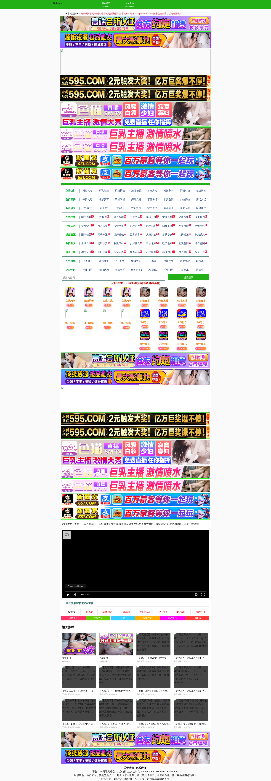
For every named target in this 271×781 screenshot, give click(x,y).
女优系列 (167, 217)
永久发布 (129, 3)
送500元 (144, 326)
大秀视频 (184, 234)
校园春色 (135, 252)
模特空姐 (119, 225)
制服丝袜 (119, 243)
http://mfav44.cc (129, 6)
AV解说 (102, 217)
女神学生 (86, 225)
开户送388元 (144, 348)
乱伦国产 (135, 225)
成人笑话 (184, 252)
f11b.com (57, 3)
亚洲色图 (151, 243)
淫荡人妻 (119, 252)
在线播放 (70, 612)
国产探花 (151, 225)
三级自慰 (197, 618)
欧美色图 (167, 243)
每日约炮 (145, 305)
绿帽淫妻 (147, 618)
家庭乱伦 (103, 252)
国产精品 (86, 234)
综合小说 (200, 252)
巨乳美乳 (135, 234)
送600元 (70, 327)
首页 (76, 524)
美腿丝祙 (98, 618)
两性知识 (167, 252)
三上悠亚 (122, 618)
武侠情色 (151, 252)
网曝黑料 (200, 225)
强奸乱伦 (119, 234)
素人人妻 (103, 225)
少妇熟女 (135, 243)
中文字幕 (135, 217)
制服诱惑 (200, 234)
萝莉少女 (167, 234)
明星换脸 (184, 225)
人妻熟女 (151, 234)
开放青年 (73, 618)
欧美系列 (200, 217)
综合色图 (200, 243)
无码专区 (103, 234)
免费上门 (70, 305)
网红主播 (167, 225)
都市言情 (86, 252)
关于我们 (129, 767)
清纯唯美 (103, 243)
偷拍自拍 (86, 243)
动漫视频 (184, 217)
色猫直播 (103, 658)
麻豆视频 (119, 217)
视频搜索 (188, 277)
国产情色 (172, 618)
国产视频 (86, 217)
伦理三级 (151, 217)
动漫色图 (184, 243)
